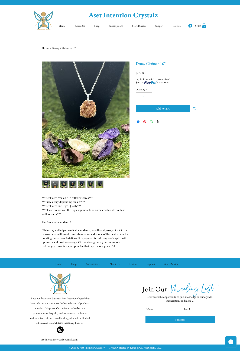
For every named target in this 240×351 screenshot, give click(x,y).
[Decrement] (138, 96)
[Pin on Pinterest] (145, 122)
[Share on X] (158, 122)
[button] (204, 25)
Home (45, 48)
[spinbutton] (144, 96)
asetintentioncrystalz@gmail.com (59, 339)
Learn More (163, 82)
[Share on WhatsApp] (151, 122)
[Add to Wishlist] (194, 108)
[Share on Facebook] (138, 122)
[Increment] (149, 96)
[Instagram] (60, 329)
